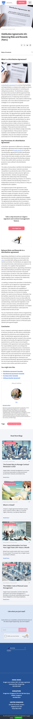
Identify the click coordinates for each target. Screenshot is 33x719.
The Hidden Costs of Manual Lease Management (15, 587)
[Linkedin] (16, 402)
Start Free (21, 2)
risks (2, 260)
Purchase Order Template (10, 376)
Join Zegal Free (16, 228)
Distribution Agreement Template (13, 371)
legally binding (18, 150)
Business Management (14, 424)
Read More (6, 477)
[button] (16, 648)
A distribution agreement (8, 85)
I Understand (18, 717)
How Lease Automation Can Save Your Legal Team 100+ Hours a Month (16, 546)
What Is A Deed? (9, 505)
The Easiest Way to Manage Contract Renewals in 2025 (16, 465)
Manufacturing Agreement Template (13, 373)
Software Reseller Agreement (11, 378)
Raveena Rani (6, 405)
